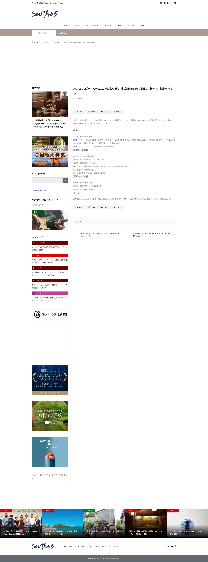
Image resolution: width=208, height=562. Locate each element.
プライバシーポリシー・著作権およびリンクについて (79, 546)
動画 (143, 26)
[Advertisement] (104, 65)
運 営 (104, 546)
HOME (65, 26)
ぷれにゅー (43, 33)
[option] (21, 523)
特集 (119, 26)
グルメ (77, 26)
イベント (108, 26)
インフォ (131, 26)
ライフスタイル (92, 26)
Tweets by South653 (39, 191)
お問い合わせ (113, 546)
